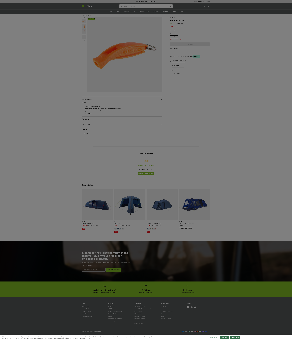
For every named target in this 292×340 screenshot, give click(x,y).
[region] (146, 337)
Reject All (224, 337)
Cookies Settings (213, 337)
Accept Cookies (235, 337)
